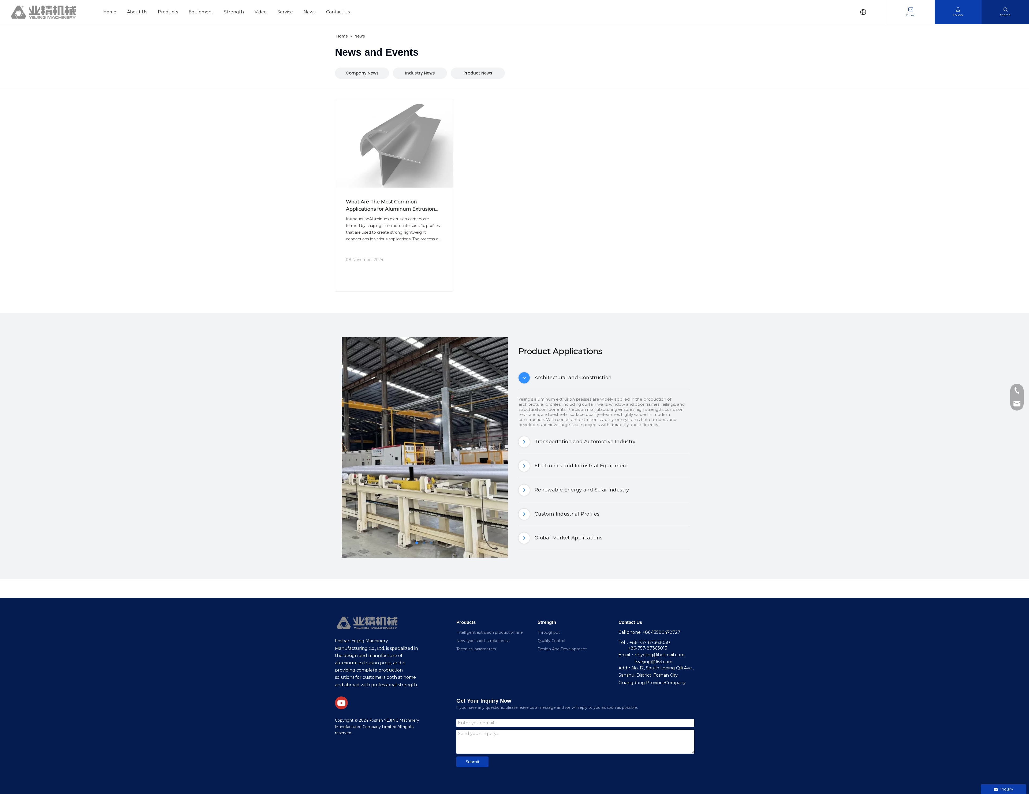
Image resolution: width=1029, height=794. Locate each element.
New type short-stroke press (482, 640)
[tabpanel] (425, 447)
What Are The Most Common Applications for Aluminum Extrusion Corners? (390, 206)
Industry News (420, 73)
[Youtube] (341, 702)
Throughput (549, 632)
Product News (478, 73)
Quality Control (551, 640)
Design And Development (562, 649)
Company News (362, 73)
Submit (472, 761)
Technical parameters (476, 649)
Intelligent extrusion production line (489, 632)
